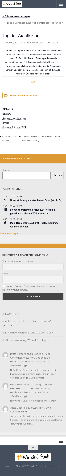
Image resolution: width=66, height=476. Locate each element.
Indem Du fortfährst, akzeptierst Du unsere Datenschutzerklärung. (28, 288)
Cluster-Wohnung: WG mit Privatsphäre (28, 340)
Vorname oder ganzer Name (18, 261)
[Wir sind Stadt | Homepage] (15, 4)
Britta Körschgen (20, 354)
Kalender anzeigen (9, 233)
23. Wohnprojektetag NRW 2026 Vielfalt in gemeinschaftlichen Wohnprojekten (33, 211)
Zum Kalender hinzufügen (24, 95)
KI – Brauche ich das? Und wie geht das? (29, 332)
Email (5, 273)
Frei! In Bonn (12, 314)
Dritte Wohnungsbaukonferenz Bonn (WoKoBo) (36, 200)
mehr (33, 81)
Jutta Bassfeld (18, 407)
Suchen (6, 170)
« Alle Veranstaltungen (16, 16)
